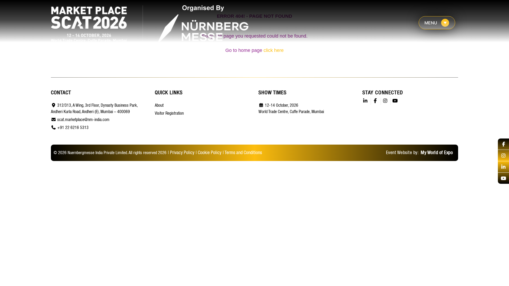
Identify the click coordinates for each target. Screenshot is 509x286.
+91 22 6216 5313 (73, 128)
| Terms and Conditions (242, 153)
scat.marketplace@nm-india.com (83, 120)
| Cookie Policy (208, 153)
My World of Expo (436, 153)
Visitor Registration (169, 113)
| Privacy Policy (181, 153)
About (159, 106)
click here (274, 50)
